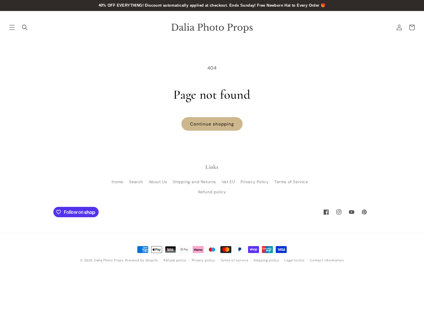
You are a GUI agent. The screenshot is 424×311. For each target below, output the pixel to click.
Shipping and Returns (194, 181)
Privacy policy (203, 260)
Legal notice (294, 260)
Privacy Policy (255, 181)
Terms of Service (291, 181)
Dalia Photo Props (109, 260)
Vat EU (228, 181)
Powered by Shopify (141, 260)
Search (136, 181)
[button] (12, 27)
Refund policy (212, 191)
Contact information (327, 260)
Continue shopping (212, 124)
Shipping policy (266, 260)
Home (117, 181)
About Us (158, 181)
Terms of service (234, 260)
